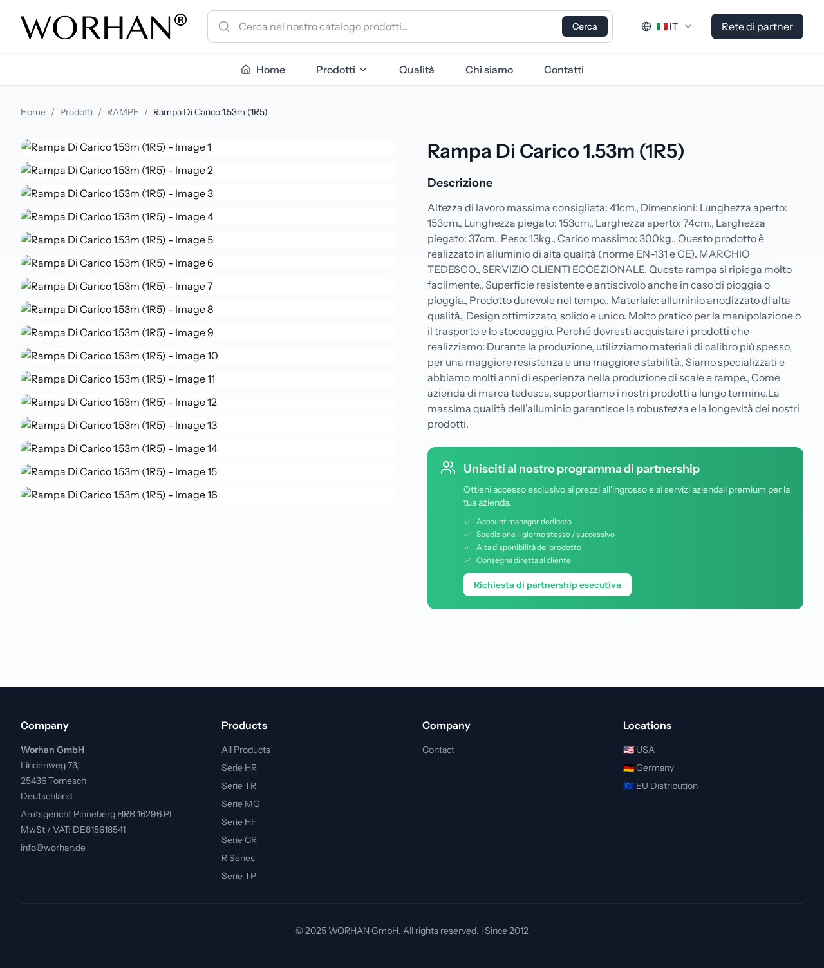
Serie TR (238, 786)
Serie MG (240, 804)
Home (33, 112)
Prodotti (335, 69)
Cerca (584, 26)
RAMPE (123, 112)
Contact (438, 749)
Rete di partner (757, 26)
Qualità (417, 69)
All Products (245, 749)
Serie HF (238, 822)
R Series (238, 858)
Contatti (564, 69)
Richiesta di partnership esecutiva (547, 585)
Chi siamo (489, 69)
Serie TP (238, 876)
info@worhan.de (53, 847)
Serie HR (239, 767)
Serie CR (239, 840)
